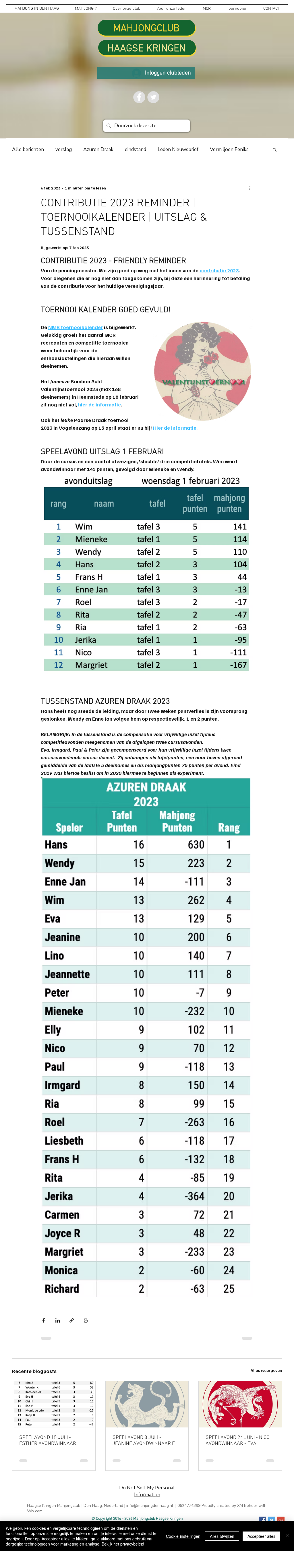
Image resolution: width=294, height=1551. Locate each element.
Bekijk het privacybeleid (123, 1544)
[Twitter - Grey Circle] (153, 97)
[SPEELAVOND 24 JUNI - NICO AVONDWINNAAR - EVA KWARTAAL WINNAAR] (240, 1404)
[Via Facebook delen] (43, 1320)
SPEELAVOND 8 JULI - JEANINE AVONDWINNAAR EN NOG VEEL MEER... (145, 1441)
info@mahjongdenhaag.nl (149, 1505)
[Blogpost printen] (85, 1320)
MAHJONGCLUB (146, 29)
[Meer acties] (249, 187)
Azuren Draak (98, 149)
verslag (63, 149)
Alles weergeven (266, 1370)
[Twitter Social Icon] (271, 1520)
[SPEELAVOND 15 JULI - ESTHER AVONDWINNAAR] (53, 1404)
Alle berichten (28, 149)
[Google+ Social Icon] (281, 1520)
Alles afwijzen (222, 1536)
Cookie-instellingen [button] (183, 1536)
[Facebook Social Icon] (262, 1520)
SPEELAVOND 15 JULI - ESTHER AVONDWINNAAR (47, 1441)
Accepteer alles (261, 1536)
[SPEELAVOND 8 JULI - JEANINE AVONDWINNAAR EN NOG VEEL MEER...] (147, 1404)
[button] (274, 149)
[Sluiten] (287, 1535)
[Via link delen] (71, 1320)
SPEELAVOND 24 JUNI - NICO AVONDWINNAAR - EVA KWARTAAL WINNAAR (238, 1441)
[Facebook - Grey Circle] (139, 97)
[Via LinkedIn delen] (57, 1320)
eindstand (135, 149)
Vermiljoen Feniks (229, 149)
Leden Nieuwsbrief (178, 149)
